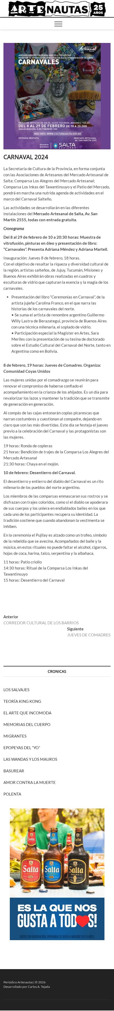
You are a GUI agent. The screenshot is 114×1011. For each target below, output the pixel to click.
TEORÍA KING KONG (22, 701)
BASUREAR (13, 770)
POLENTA (12, 794)
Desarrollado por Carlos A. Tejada (26, 987)
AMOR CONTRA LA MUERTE (29, 782)
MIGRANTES (15, 736)
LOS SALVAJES (16, 689)
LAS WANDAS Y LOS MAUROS (30, 759)
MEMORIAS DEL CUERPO (26, 724)
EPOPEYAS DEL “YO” (21, 747)
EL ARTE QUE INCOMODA (27, 712)
